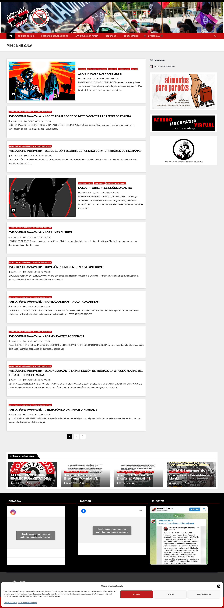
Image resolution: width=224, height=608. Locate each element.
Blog (14, 471)
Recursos (111, 36)
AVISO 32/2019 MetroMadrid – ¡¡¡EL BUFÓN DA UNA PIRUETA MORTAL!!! (53, 409)
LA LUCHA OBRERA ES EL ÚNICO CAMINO (105, 187)
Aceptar (136, 594)
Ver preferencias (204, 594)
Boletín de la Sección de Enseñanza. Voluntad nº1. (134, 476)
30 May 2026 (72, 483)
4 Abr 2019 (16, 380)
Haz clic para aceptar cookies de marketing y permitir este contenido (36, 535)
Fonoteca (112, 69)
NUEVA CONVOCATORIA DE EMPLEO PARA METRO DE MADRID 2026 (30, 478)
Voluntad (84, 471)
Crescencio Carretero (107, 78)
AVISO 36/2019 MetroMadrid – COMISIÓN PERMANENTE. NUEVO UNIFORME (56, 267)
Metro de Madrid (24, 471)
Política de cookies (10, 603)
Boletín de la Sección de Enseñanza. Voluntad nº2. (81, 476)
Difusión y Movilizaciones (97, 69)
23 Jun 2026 (19, 483)
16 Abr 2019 (16, 121)
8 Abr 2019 (16, 307)
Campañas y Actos (85, 183)
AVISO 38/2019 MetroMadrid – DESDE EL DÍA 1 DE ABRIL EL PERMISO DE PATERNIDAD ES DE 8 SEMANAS (75, 150)
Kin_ (31, 483)
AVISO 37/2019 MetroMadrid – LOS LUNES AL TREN (40, 232)
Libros (134, 69)
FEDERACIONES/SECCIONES (55, 36)
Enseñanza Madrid (71, 471)
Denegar (170, 594)
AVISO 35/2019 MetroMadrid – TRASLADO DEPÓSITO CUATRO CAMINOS (54, 301)
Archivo (82, 69)
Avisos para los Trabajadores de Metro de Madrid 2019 (30, 111)
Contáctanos (131, 36)
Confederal (99, 183)
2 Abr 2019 (16, 414)
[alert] (184, 66)
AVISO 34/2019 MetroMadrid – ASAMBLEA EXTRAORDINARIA (46, 336)
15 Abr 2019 (86, 193)
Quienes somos (26, 36)
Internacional (124, 69)
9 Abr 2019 (16, 237)
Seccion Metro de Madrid (39, 121)
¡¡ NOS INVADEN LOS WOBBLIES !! (100, 73)
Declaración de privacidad (27, 603)
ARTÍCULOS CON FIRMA (87, 36)
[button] (219, 586)
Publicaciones (138, 471)
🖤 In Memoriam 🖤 (153, 36)
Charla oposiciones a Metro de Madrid (189, 476)
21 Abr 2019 (86, 78)
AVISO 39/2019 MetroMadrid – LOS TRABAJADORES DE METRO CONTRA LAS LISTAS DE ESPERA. (70, 116)
